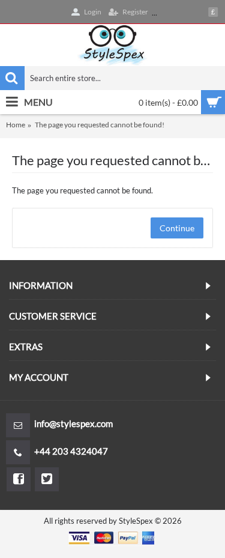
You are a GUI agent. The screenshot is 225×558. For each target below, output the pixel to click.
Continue (177, 228)
